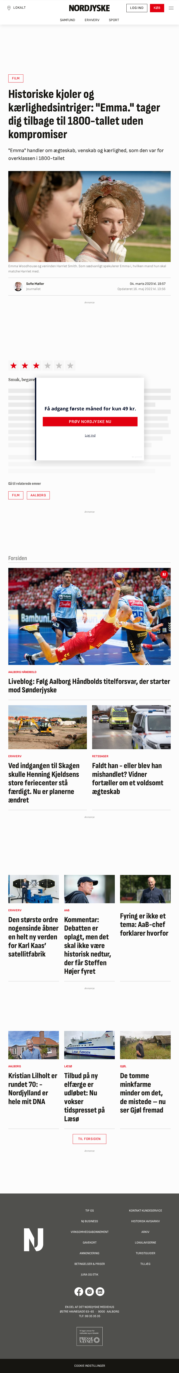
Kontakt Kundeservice (145, 1210)
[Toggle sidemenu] (171, 8)
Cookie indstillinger (89, 1366)
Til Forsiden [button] (89, 1139)
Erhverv (92, 20)
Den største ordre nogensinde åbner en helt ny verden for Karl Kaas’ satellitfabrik (33, 937)
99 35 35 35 (92, 1316)
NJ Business (89, 1221)
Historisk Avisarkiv (145, 1221)
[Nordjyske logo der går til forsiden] (89, 8)
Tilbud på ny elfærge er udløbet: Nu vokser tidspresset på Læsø (84, 1097)
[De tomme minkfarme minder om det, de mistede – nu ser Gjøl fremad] (145, 1045)
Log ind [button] (137, 8)
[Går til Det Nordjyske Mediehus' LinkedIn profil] (100, 1291)
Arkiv (145, 1232)
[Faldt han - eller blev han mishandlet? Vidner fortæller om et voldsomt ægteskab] (131, 727)
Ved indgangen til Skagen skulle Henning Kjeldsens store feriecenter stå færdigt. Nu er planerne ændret (43, 783)
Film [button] (16, 78)
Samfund (67, 20)
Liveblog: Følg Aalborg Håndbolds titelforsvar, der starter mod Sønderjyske (89, 686)
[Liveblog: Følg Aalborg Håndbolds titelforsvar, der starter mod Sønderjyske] (89, 616)
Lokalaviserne (145, 1242)
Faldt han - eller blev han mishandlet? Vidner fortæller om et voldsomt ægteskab (127, 779)
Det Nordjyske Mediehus (96, 1307)
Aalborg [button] (38, 495)
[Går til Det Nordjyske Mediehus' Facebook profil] (78, 1291)
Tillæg (145, 1264)
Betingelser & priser (89, 1264)
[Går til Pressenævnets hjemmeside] (89, 1336)
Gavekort (89, 1242)
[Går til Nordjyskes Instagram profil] (89, 1291)
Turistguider (145, 1253)
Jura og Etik (89, 1274)
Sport (114, 20)
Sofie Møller (35, 284)
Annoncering (89, 1253)
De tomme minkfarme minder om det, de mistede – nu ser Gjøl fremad (143, 1093)
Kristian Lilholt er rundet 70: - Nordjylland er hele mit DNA (32, 1089)
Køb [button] (157, 8)
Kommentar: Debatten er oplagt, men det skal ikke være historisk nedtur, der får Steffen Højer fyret (87, 946)
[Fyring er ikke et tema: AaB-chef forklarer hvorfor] (145, 889)
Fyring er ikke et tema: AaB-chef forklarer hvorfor (144, 925)
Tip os (89, 1210)
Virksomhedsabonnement (89, 1232)
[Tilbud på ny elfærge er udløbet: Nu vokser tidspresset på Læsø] (89, 1045)
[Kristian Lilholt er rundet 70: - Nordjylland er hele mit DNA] (33, 1045)
